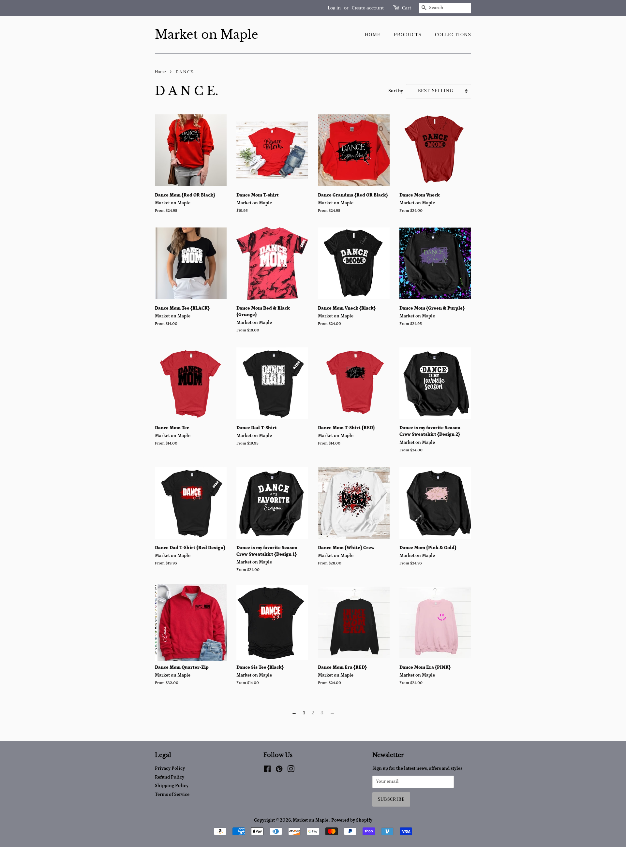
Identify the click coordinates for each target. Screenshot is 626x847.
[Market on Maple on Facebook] (267, 770)
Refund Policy (169, 777)
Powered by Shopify (351, 820)
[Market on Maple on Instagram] (290, 770)
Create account (368, 8)
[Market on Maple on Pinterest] (279, 770)
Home (373, 34)
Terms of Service (172, 794)
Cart (406, 8)
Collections (453, 34)
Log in (334, 8)
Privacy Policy (170, 768)
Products (408, 34)
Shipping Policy (171, 785)
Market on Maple (206, 35)
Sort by (395, 91)
